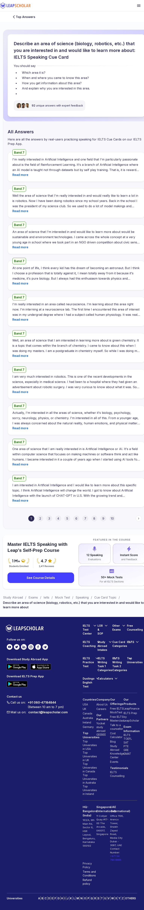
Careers (101, 708)
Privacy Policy (87, 865)
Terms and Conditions (89, 873)
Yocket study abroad (100, 727)
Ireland (87, 722)
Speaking (82, 597)
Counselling (117, 775)
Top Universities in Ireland (89, 790)
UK (84, 708)
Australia (88, 717)
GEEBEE (101, 734)
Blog (113, 741)
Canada (87, 713)
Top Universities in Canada (89, 767)
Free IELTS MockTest (116, 710)
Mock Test (62, 597)
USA (85, 704)
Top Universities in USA (89, 745)
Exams (33, 597)
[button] (20, 175)
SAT (126, 742)
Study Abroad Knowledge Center (117, 751)
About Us (102, 704)
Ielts (46, 597)
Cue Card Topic (105, 597)
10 (112, 518)
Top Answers (25, 17)
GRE (126, 750)
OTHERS (130, 898)
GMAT (127, 753)
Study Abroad (13, 597)
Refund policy (87, 881)
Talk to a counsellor (116, 726)
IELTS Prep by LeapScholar (130, 716)
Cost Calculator (116, 735)
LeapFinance (130, 708)
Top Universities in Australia (89, 778)
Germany (88, 726)
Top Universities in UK (89, 756)
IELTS (113, 772)
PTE (126, 746)
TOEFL (128, 738)
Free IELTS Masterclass (117, 718)
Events (114, 761)
